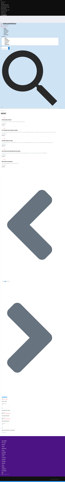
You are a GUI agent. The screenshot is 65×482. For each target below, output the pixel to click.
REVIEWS (5, 29)
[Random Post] (1, 46)
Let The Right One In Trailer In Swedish (10, 130)
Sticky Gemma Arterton (6, 119)
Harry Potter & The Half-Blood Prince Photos (11, 151)
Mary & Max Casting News (7, 161)
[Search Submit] (9, 48)
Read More (3, 135)
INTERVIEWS (6, 30)
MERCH (5, 33)
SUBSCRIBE (6, 34)
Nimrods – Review (4, 401)
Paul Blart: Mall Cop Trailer (7, 140)
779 (6, 281)
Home (1, 110)
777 (4, 281)
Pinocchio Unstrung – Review (6, 410)
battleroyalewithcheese (9, 23)
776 (3, 281)
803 (9, 281)
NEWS (5, 28)
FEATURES (6, 32)
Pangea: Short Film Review (5, 415)
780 (7, 281)
